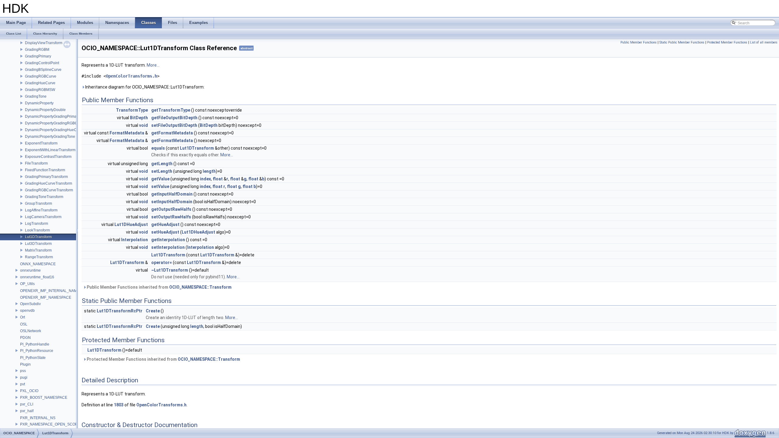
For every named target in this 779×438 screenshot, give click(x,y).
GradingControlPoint (42, 63)
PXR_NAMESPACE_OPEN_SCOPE (50, 424)
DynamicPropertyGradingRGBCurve (55, 123)
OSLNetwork (30, 331)
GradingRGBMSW (40, 90)
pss (23, 371)
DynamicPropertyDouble (45, 110)
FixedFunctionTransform (45, 170)
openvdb (27, 310)
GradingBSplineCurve (43, 70)
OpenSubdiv (30, 304)
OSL (23, 324)
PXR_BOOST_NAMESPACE (43, 397)
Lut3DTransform (38, 244)
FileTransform (36, 163)
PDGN (25, 337)
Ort (22, 317)
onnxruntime (30, 270)
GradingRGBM (37, 49)
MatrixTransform (38, 250)
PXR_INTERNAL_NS (37, 418)
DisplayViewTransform (43, 43)
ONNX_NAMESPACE (38, 264)
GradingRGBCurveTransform (49, 190)
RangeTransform (39, 257)
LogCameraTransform (43, 217)
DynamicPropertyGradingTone (50, 136)
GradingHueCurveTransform (48, 183)
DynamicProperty (39, 103)
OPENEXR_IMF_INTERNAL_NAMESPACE (56, 291)
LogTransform (36, 223)
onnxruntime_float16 (37, 277)
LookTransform (37, 230)
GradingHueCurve (40, 83)
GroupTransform (38, 203)
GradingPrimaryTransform (46, 177)
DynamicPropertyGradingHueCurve (54, 130)
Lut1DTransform (38, 237)
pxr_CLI (26, 404)
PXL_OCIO (29, 391)
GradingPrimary (38, 56)
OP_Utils (27, 284)
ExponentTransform (41, 143)
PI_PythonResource (36, 351)
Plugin (25, 364)
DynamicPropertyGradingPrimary (52, 116)
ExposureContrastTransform (48, 157)
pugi (23, 377)
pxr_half (26, 411)
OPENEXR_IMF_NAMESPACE (45, 297)
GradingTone (36, 96)
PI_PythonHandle (34, 344)
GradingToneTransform (44, 197)
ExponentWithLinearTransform (50, 150)
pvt (22, 384)
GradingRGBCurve (40, 76)
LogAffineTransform (41, 210)
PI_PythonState (33, 358)
